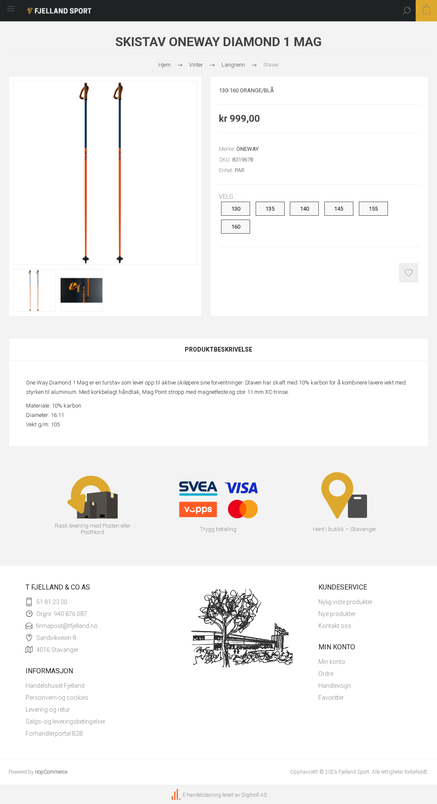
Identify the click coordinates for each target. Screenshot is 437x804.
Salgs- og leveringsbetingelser (65, 721)
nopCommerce (51, 772)
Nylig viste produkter (345, 602)
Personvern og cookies (57, 697)
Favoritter (331, 697)
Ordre (325, 673)
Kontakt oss (334, 625)
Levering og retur (48, 709)
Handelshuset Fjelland (55, 685)
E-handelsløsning (202, 795)
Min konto (331, 661)
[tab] (218, 349)
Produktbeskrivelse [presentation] (218, 349)
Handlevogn (334, 685)
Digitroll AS (254, 795)
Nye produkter (337, 613)
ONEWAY (247, 149)
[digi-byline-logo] (177, 795)
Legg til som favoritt (408, 272)
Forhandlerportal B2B (54, 733)
